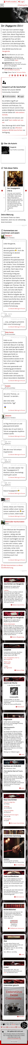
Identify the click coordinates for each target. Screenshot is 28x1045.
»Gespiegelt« (7, 819)
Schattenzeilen (22, 5)
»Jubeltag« (7, 806)
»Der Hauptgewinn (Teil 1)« (11, 658)
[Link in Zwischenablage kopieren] (9, 75)
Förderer (19, 1027)
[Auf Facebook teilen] (12, 75)
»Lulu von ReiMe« (9, 810)
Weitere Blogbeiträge (18, 637)
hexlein (7, 386)
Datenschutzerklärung (14, 1038)
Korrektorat (11, 1027)
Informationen (20, 897)
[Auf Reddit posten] (17, 75)
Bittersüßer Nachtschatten (14, 522)
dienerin (8, 416)
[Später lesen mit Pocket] (20, 75)
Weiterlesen (20, 707)
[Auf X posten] (15, 75)
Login (22, 2)
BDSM (13, 1024)
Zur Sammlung (20, 865)
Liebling (6, 590)
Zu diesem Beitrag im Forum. (16, 308)
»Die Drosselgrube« (9, 802)
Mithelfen (21, 1016)
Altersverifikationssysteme (12, 70)
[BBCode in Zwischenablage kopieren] (26, 75)
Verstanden (14, 1042)
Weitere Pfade (20, 670)
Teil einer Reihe (21, 72)
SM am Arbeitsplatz (9, 624)
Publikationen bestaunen (17, 928)
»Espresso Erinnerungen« (11, 815)
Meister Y (8, 236)
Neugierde (6, 51)
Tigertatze (9, 668)
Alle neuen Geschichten (17, 823)
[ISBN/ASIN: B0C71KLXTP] (14, 922)
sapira (7, 499)
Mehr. (17, 60)
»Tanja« (6, 666)
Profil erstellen (11, 2)
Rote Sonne (9, 332)
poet (5, 972)
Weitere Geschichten (18, 605)
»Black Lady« (7, 662)
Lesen (22, 754)
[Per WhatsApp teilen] (23, 75)
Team (4, 1027)
